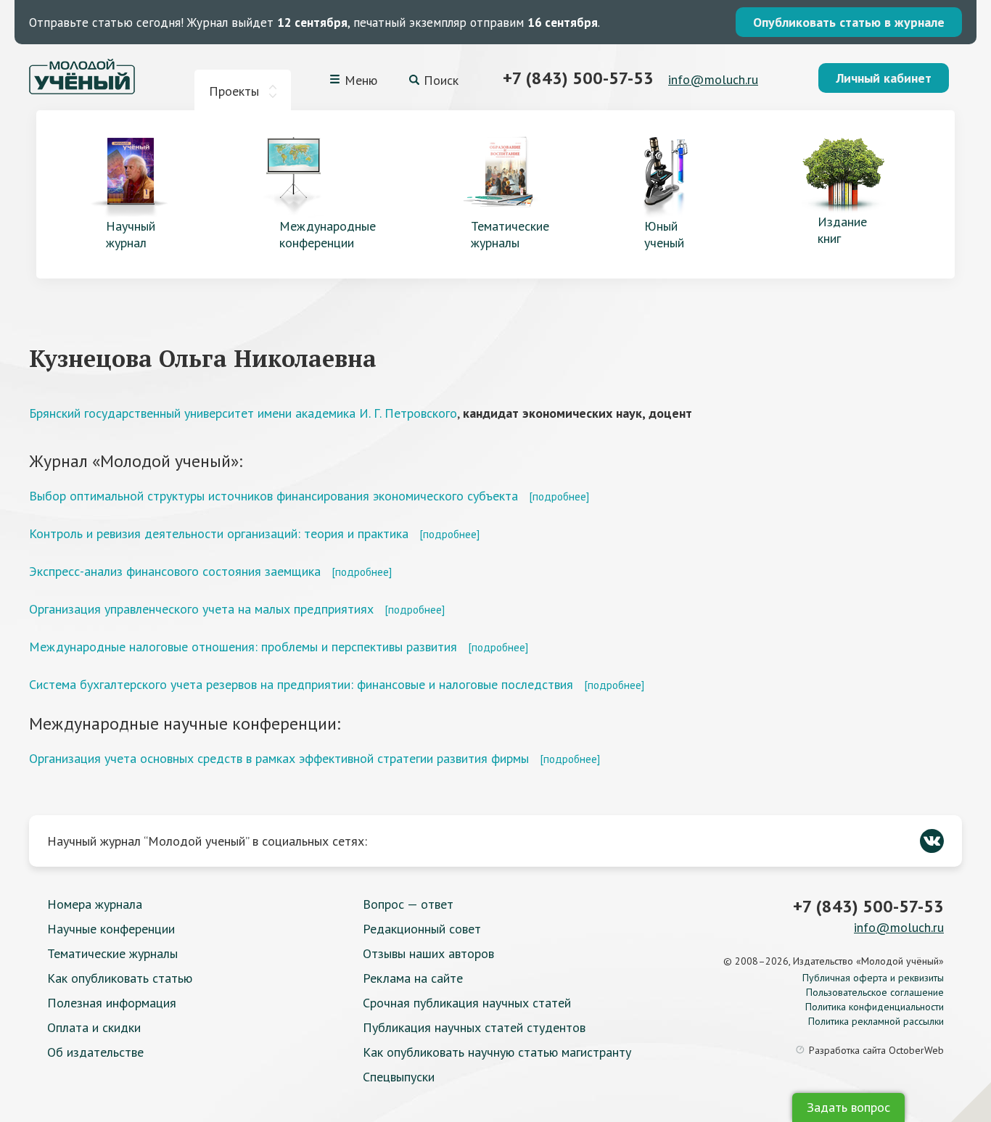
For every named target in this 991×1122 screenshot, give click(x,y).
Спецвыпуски (399, 1076)
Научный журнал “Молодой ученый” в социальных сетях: (207, 841)
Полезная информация (111, 1002)
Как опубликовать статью (119, 978)
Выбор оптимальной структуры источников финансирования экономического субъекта (273, 495)
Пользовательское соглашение (875, 992)
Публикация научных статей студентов (474, 1027)
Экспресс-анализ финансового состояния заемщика (175, 571)
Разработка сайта (876, 1050)
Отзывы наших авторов (428, 953)
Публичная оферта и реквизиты (873, 977)
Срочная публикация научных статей (467, 1002)
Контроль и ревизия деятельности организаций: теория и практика (218, 533)
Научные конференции (111, 928)
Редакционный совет (422, 928)
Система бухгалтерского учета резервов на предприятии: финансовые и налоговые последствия (301, 684)
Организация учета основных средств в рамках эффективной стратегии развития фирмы (279, 758)
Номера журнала (94, 904)
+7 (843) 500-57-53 (578, 78)
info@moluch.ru (713, 79)
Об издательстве (95, 1052)
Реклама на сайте (413, 978)
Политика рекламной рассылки (876, 1021)
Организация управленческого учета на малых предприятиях (201, 609)
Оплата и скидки (94, 1027)
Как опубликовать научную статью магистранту (497, 1052)
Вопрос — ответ (408, 904)
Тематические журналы (112, 953)
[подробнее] (559, 496)
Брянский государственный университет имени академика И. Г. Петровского (243, 413)
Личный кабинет (884, 78)
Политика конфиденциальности (874, 1006)
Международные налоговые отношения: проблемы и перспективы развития (243, 646)
